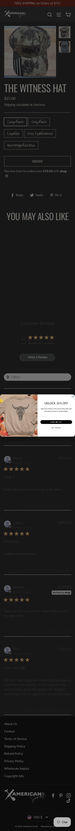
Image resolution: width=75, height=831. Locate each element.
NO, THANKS (56, 427)
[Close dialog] (73, 396)
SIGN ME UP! (56, 422)
